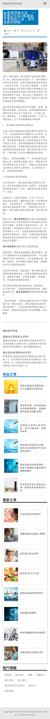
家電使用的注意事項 (15, 685)
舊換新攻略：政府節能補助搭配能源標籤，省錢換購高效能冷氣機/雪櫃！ (33, 408)
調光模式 (19, 674)
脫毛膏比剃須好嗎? (29, 553)
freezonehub (12, 3)
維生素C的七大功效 (29, 573)
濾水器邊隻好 (20, 218)
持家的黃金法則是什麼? (31, 652)
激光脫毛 (22, 680)
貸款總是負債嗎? (28, 612)
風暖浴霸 (9, 690)
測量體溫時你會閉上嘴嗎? (33, 533)
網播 (30, 674)
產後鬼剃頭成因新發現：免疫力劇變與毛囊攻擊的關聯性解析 (33, 467)
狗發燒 (8, 674)
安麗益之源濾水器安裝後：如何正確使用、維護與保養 (33, 428)
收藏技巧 (40, 674)
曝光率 (32, 685)
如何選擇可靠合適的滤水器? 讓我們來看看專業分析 (33, 487)
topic (6, 33)
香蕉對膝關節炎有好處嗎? (33, 632)
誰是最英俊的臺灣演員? (31, 593)
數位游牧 (9, 680)
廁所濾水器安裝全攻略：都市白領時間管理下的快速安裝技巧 (33, 447)
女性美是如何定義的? (30, 514)
